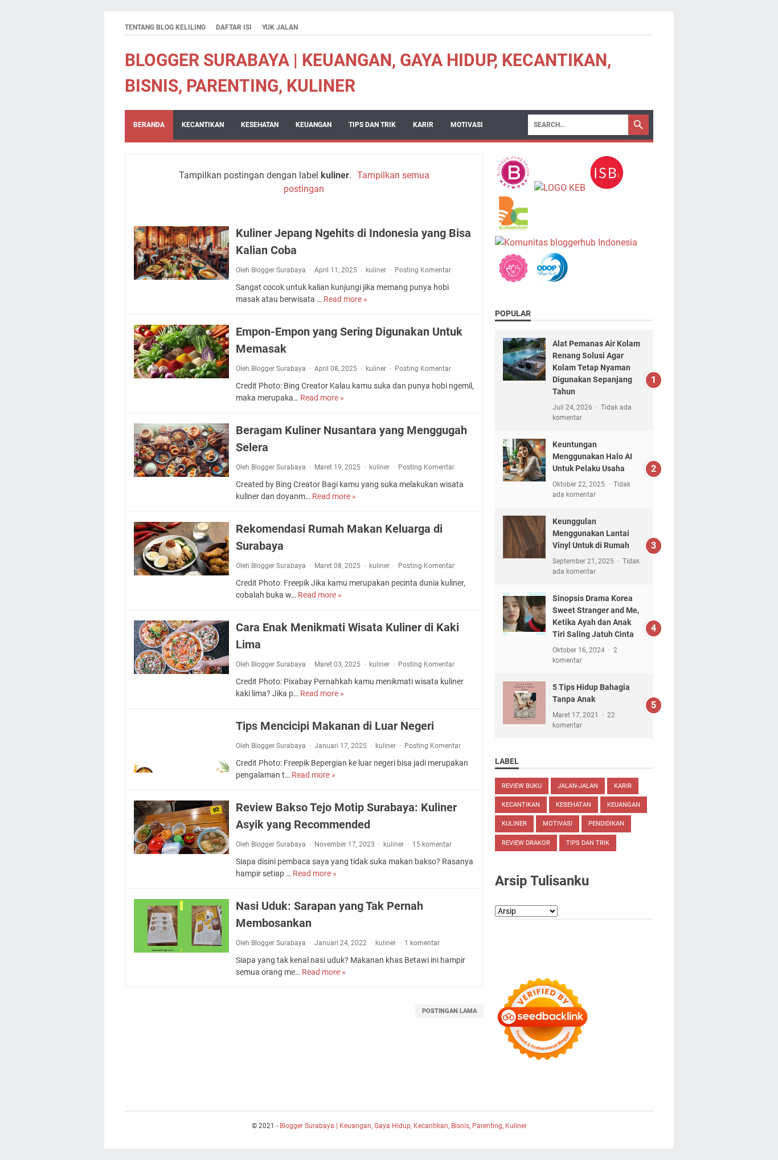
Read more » (345, 299)
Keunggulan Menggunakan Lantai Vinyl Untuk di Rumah (590, 533)
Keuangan (313, 125)
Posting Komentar (423, 270)
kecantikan (203, 125)
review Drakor (526, 843)
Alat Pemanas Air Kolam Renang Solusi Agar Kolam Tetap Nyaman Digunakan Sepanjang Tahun (596, 367)
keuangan (623, 804)
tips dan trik (372, 125)
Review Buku (522, 786)
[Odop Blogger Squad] (552, 283)
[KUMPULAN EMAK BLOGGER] (559, 187)
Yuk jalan (280, 27)
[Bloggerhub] (566, 242)
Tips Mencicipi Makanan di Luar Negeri (335, 726)
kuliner (376, 270)
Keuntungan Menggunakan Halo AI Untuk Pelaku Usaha (592, 456)
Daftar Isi (234, 27)
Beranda (149, 125)
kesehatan (573, 804)
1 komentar (422, 943)
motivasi (467, 125)
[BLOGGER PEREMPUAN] (513, 187)
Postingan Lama (449, 1011)
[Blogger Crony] (513, 228)
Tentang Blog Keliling (165, 27)
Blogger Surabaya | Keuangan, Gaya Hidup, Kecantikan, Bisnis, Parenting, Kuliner (403, 1126)
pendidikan (606, 823)
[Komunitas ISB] (606, 187)
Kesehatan (260, 125)
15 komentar (432, 844)
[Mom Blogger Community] (514, 283)
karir (423, 125)
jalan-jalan (578, 786)
